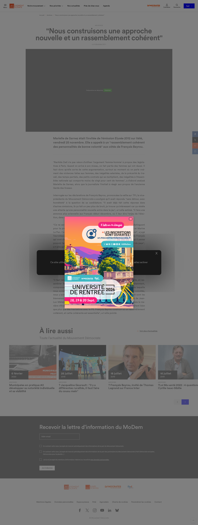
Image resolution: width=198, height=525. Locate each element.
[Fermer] (130, 218)
